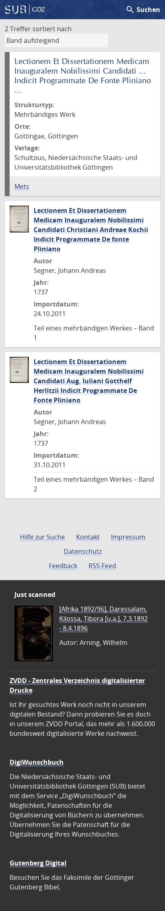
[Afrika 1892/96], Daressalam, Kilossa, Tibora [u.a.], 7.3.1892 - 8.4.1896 (103, 619)
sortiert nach (52, 28)
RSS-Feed (102, 565)
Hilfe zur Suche (42, 537)
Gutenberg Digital (38, 863)
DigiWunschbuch (37, 762)
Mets (21, 186)
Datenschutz (83, 551)
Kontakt (88, 537)
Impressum (128, 537)
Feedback (63, 565)
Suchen (142, 9)
